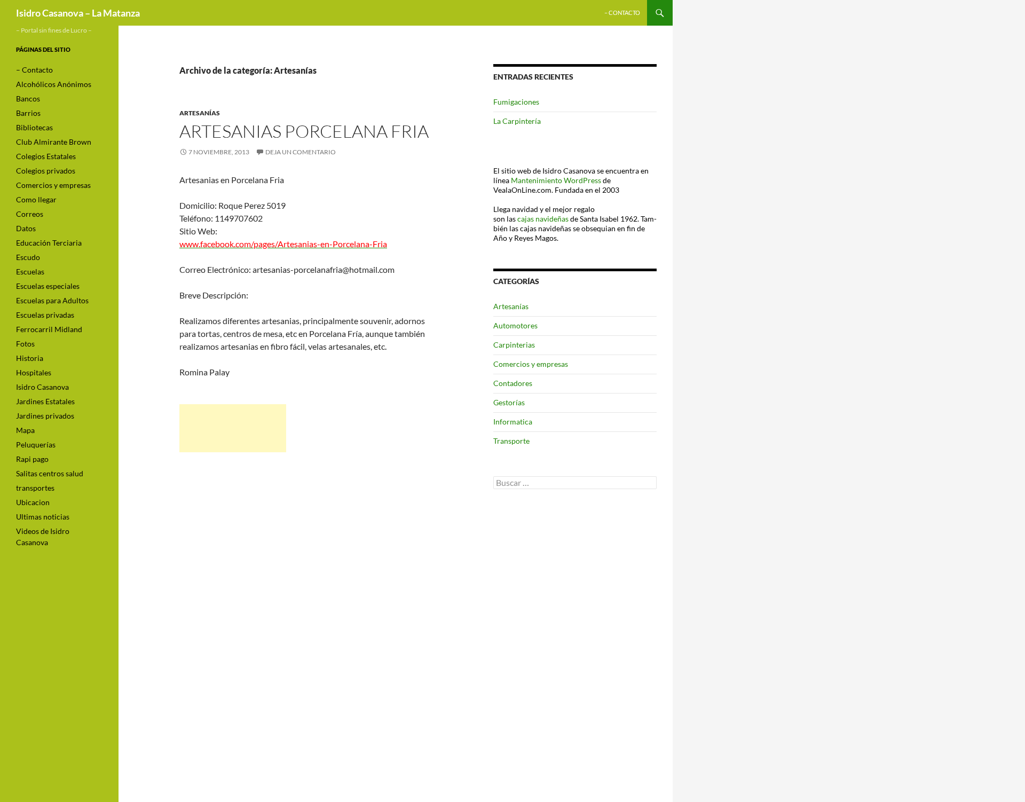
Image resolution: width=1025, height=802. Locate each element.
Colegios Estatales (46, 156)
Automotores (515, 325)
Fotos (25, 343)
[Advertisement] (232, 428)
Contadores (512, 383)
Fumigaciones (516, 101)
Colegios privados (45, 170)
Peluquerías (36, 444)
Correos (29, 213)
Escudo (28, 257)
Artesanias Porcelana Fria (304, 131)
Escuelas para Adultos (52, 300)
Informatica (512, 421)
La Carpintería (517, 120)
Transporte (511, 440)
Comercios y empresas (530, 363)
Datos (26, 228)
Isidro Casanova (42, 386)
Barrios (28, 112)
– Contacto (622, 12)
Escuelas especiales (48, 285)
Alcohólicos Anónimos (53, 84)
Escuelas (30, 271)
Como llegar (36, 199)
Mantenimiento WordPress (556, 180)
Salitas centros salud (49, 473)
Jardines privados (45, 415)
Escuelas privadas (45, 314)
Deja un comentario (300, 152)
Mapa (25, 430)
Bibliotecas (34, 127)
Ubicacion (33, 502)
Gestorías (509, 402)
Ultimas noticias (42, 516)
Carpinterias (514, 344)
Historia (29, 358)
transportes (35, 487)
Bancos (28, 98)
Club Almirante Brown (53, 141)
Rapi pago (32, 458)
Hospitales (33, 372)
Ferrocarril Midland (49, 329)
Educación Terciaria (49, 242)
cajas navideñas (543, 218)
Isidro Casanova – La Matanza (78, 13)
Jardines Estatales (45, 401)
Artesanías (199, 113)
